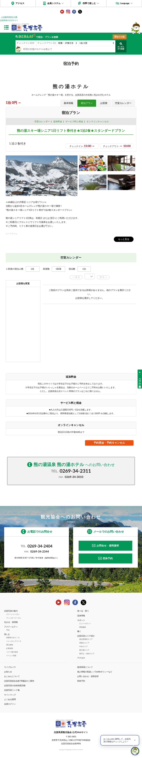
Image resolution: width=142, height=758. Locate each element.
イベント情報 (11, 655)
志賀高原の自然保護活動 (15, 686)
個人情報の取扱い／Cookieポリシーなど (94, 672)
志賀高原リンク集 (12, 690)
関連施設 (82, 627)
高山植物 (9, 645)
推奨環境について (85, 667)
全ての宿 (121, 37)
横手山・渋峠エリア (86, 653)
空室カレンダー (123, 103)
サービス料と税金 (74, 121)
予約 (8, 630)
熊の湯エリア (84, 650)
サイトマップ (10, 695)
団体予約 (108, 558)
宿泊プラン (87, 103)
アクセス (20, 3)
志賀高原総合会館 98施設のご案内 (19, 681)
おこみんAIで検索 (121, 48)
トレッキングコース (13, 641)
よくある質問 (10, 699)
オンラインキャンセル (97, 121)
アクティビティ (11, 627)
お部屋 (103, 103)
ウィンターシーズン (13, 618)
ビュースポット (85, 623)
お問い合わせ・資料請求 (88, 676)
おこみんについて (12, 676)
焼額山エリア (84, 643)
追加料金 (57, 121)
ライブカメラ (10, 667)
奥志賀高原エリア (86, 639)
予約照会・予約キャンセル (109, 443)
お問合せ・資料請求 (108, 545)
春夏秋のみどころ (13, 637)
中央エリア (83, 646)
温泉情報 (81, 616)
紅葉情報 (9, 648)
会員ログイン (10, 704)
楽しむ (7, 634)
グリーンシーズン (13, 614)
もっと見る (123, 239)
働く (79, 631)
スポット (81, 620)
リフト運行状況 (12, 652)
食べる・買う (83, 611)
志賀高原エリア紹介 (86, 636)
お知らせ (8, 672)
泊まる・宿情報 (11, 622)
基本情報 (68, 103)
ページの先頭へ (140, 381)
